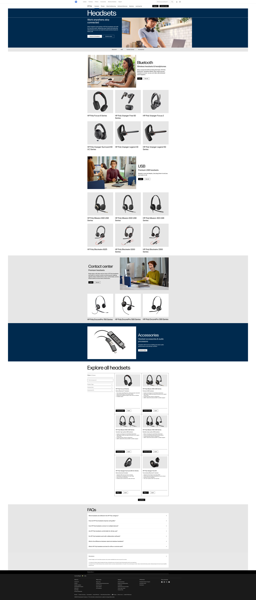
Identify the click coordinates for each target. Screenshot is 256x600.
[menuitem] (85, 1)
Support (120, 1)
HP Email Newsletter (78, 591)
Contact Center (130, 49)
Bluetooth (114, 49)
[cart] (176, 1)
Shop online (98, 581)
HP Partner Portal (143, 583)
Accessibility (89, 594)
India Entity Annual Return (105, 594)
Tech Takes (76, 589)
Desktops (91, 1)
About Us (76, 579)
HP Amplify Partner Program (145, 581)
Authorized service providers (123, 586)
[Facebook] (162, 582)
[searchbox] (164, 1)
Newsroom (76, 588)
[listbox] (100, 384)
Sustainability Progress (78, 586)
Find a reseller (99, 586)
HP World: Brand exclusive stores (102, 583)
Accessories (103, 1)
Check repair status (121, 588)
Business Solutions (112, 1)
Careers (76, 583)
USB (122, 49)
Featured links (120, 589)
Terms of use (120, 594)
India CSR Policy (96, 594)
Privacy (115, 594)
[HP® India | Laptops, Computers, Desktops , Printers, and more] (76, 1)
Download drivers (121, 581)
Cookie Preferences (127, 594)
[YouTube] (169, 582)
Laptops (84, 1)
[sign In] (180, 1)
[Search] (172, 2)
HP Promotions (99, 588)
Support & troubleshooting (123, 583)
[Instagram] (164, 582)
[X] (166, 582)
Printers (96, 1)
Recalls (75, 594)
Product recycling (82, 594)
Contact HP (76, 581)
